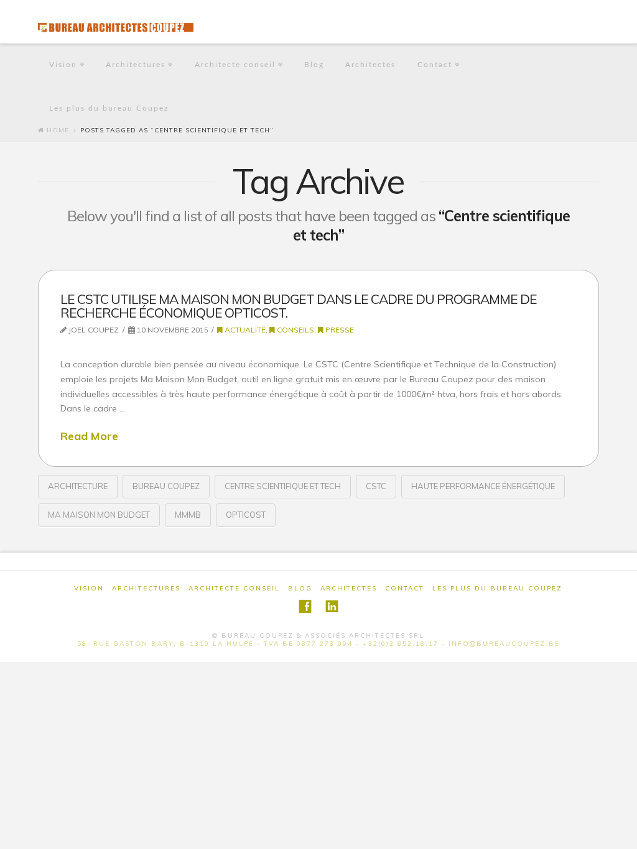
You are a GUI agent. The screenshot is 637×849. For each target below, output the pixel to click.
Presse (338, 329)
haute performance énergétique (483, 486)
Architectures (135, 64)
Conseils (294, 329)
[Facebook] (305, 606)
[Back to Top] (620, 832)
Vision (63, 64)
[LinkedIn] (331, 606)
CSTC (376, 486)
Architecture (78, 486)
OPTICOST (246, 515)
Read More (89, 436)
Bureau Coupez (166, 486)
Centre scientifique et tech (283, 486)
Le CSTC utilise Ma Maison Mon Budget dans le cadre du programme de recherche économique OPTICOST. (298, 306)
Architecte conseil (235, 64)
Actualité (244, 329)
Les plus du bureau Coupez (109, 108)
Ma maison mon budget (99, 515)
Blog (314, 64)
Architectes (370, 64)
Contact (434, 64)
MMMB (188, 515)
